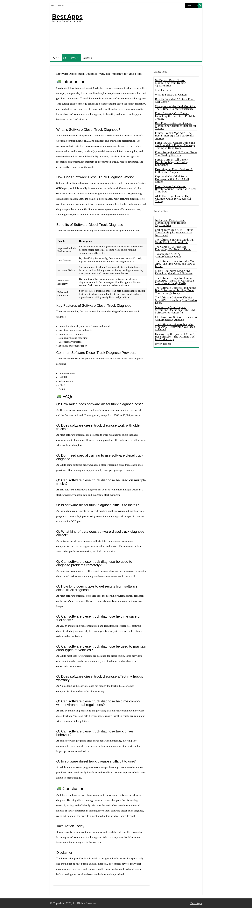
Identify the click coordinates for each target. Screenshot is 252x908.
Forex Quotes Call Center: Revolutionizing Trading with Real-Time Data (176, 189)
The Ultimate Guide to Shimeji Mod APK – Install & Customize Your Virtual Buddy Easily (174, 280)
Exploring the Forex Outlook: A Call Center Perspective (174, 170)
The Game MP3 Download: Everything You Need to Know (173, 248)
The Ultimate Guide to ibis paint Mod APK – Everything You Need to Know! (175, 326)
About (53, 5)
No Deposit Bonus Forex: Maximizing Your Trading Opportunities (170, 83)
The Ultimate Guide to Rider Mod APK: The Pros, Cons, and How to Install (175, 263)
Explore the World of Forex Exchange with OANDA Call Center (172, 179)
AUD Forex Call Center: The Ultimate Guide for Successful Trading (173, 198)
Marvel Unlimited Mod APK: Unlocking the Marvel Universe (173, 272)
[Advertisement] (147, 31)
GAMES (88, 57)
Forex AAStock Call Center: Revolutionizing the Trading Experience (171, 162)
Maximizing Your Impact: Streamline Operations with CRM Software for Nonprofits (175, 310)
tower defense (163, 343)
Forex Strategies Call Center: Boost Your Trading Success (176, 154)
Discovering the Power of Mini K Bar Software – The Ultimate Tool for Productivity (175, 336)
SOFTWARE (71, 57)
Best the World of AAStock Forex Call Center (175, 100)
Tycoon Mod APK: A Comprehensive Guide (168, 255)
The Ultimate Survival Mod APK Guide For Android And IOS (174, 241)
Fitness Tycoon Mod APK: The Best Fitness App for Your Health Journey (174, 135)
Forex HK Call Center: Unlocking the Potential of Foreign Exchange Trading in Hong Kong (175, 145)
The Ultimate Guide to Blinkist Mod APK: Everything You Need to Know (176, 300)
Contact (61, 5)
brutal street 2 (163, 90)
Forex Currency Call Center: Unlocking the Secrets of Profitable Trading (176, 116)
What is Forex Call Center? (171, 94)
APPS (56, 57)
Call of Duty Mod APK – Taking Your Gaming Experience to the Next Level (174, 232)
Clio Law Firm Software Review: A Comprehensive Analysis (176, 318)
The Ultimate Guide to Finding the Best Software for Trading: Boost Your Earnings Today (175, 290)
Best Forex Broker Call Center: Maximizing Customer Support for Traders (175, 125)
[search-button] (200, 5)
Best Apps (67, 16)
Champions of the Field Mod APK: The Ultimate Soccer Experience (175, 107)
